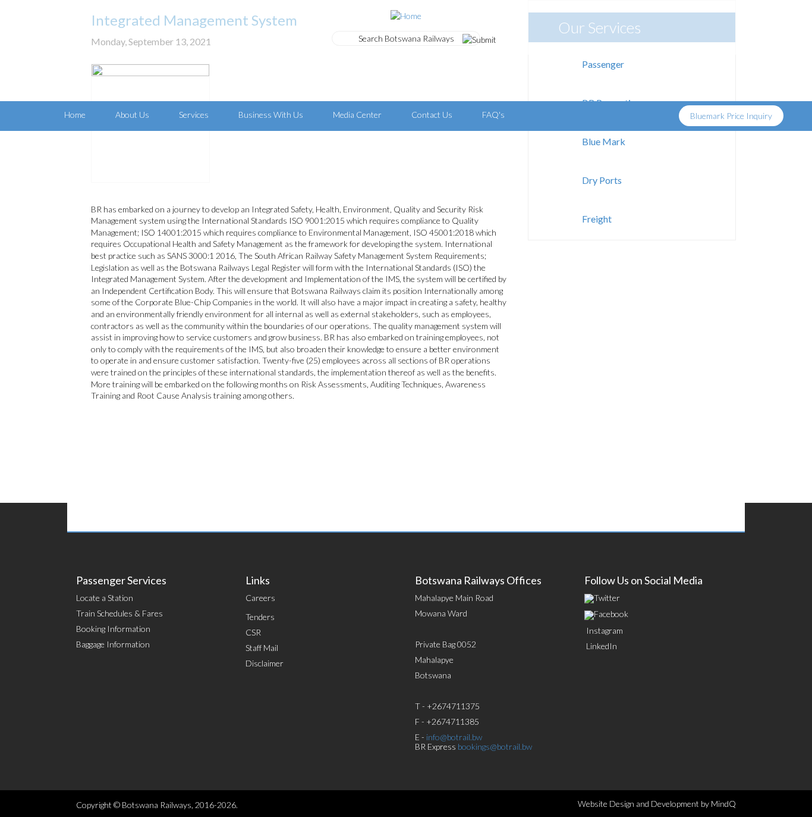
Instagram (604, 630)
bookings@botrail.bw (495, 746)
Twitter (607, 598)
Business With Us (270, 114)
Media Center (357, 114)
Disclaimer (265, 663)
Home (75, 114)
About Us (132, 114)
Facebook (611, 614)
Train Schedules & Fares (119, 613)
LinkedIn (601, 646)
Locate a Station (104, 598)
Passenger (603, 64)
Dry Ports (602, 180)
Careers (260, 598)
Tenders (260, 617)
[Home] (406, 15)
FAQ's (493, 114)
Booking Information (113, 629)
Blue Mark (603, 141)
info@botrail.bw (454, 737)
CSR (253, 632)
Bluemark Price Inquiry (731, 116)
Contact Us (431, 114)
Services (194, 114)
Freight (597, 218)
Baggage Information (113, 644)
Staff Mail (262, 648)
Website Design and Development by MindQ (657, 804)
